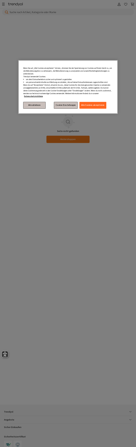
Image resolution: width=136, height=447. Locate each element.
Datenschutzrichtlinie (33, 96)
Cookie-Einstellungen (66, 105)
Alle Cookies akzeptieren (92, 105)
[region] (68, 87)
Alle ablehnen (34, 105)
